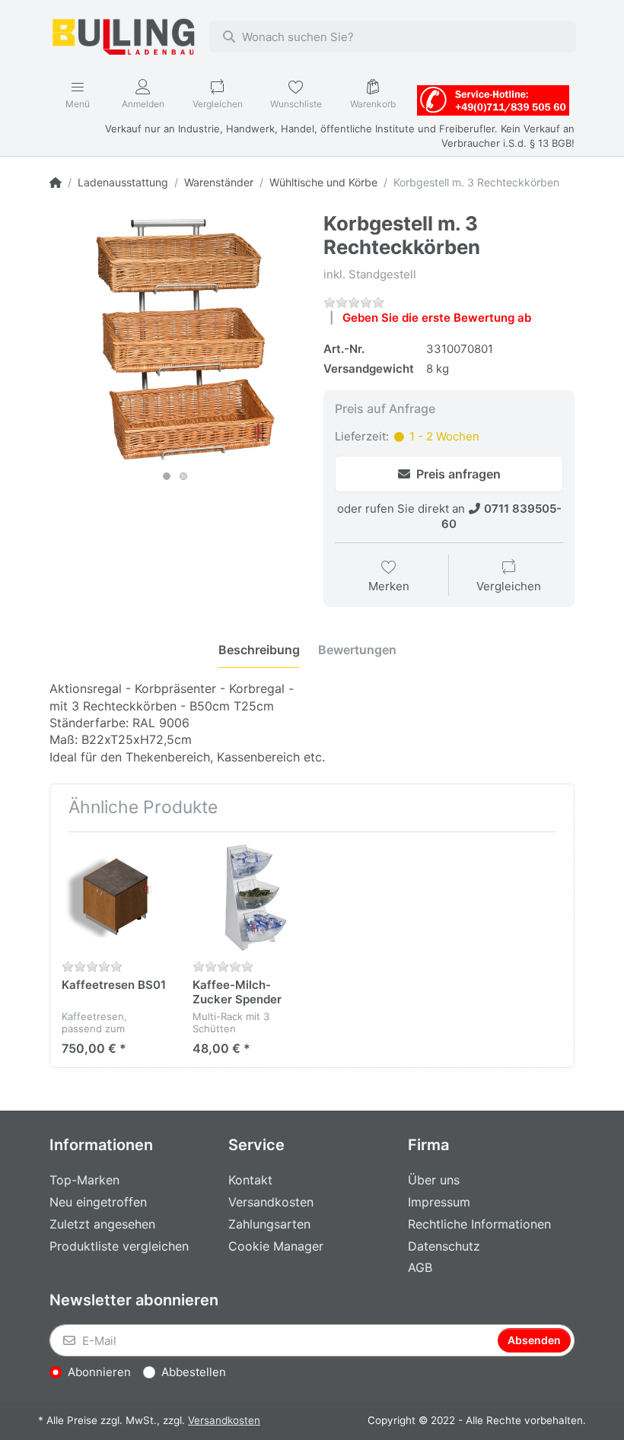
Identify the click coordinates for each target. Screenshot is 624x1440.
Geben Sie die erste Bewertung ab (436, 317)
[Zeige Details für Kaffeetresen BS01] (115, 897)
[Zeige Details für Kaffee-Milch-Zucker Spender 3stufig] (246, 897)
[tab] (259, 650)
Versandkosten (224, 1420)
